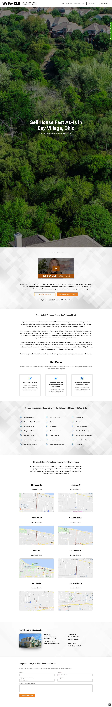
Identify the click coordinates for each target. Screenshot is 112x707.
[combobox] (59, 675)
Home (63, 3)
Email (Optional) (61, 678)
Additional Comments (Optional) (27, 683)
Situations (69, 3)
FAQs (83, 3)
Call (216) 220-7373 (45, 294)
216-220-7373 (52, 641)
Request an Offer (27, 695)
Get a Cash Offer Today (67, 294)
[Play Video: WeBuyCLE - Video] (56, 268)
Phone (59, 672)
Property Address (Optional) (26, 678)
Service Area (77, 3)
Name (21, 672)
